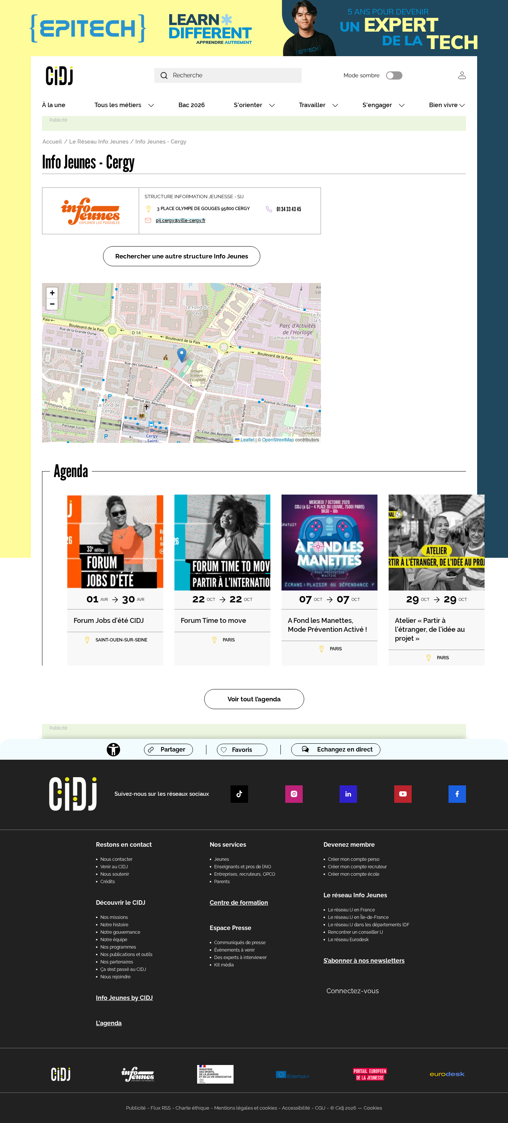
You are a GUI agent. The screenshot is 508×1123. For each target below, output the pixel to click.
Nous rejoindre (115, 976)
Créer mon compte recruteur (357, 866)
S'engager (377, 105)
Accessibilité (296, 1108)
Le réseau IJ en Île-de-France (358, 917)
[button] (181, 355)
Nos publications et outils (126, 954)
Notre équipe (113, 939)
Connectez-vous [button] (353, 991)
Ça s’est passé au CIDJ (123, 969)
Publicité (136, 1108)
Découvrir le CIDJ (120, 902)
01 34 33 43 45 (289, 209)
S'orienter (248, 105)
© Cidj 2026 (343, 1108)
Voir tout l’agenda (254, 699)
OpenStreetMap (278, 439)
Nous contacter (116, 859)
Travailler (312, 105)
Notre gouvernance (120, 932)
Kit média (224, 965)
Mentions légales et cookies (245, 1108)
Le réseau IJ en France (351, 910)
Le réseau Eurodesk (348, 939)
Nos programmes (118, 947)
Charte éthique (192, 1108)
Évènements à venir (234, 950)
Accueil (52, 141)
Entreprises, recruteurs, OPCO (244, 874)
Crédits (107, 881)
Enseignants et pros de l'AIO (242, 866)
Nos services (228, 844)
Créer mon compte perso (353, 859)
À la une (53, 105)
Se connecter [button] (462, 75)
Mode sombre (362, 75)
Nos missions (114, 917)
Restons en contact (124, 844)
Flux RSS (161, 1108)
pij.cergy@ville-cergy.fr (180, 220)
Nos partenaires (116, 962)
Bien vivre (443, 105)
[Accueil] (77, 75)
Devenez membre (349, 844)
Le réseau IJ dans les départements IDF (368, 924)
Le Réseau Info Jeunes (98, 141)
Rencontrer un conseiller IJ (355, 932)
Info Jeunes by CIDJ (124, 997)
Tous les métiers (117, 105)
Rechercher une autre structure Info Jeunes (181, 256)
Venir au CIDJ (114, 866)
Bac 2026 (192, 105)
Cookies (373, 1108)
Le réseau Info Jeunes (355, 895)
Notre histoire (114, 924)
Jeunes (221, 859)
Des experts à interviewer (240, 957)
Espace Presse (230, 927)
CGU (320, 1108)
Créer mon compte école (353, 874)
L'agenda (109, 1023)
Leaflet (246, 439)
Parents (222, 881)
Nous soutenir (114, 874)
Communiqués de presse (240, 942)
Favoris (242, 749)
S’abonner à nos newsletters (364, 960)
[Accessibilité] (113, 749)
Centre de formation (239, 902)
